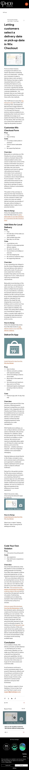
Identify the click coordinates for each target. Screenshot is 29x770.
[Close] (27, 759)
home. (25, 754)
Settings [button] (14, 768)
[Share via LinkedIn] (11, 698)
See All (23, 708)
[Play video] (14, 504)
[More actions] (24, 20)
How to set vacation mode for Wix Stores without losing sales (14, 727)
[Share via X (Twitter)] (8, 698)
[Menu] (26, 4)
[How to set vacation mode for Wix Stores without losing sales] (14, 717)
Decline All (8, 765)
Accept (21, 765)
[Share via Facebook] (5, 698)
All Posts (5, 12)
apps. (25, 756)
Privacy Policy (8, 762)
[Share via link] (15, 698)
